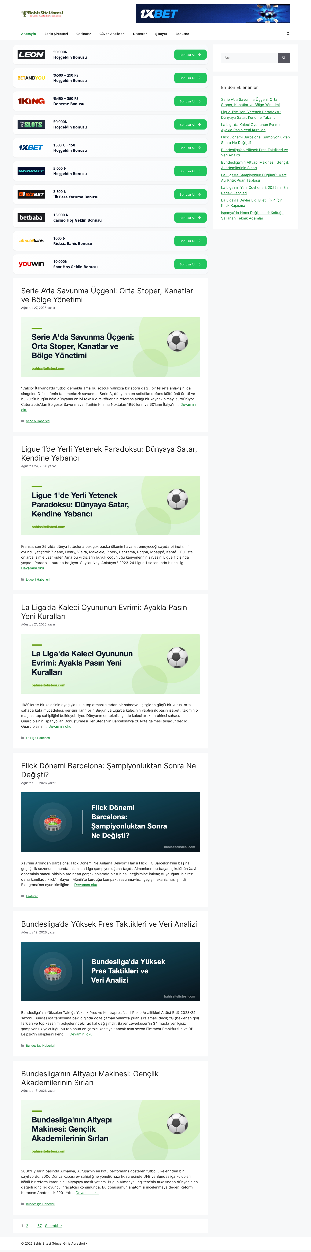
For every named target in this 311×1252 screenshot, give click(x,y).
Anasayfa (28, 34)
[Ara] (284, 58)
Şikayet (161, 34)
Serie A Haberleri (38, 421)
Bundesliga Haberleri (40, 1045)
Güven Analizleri (112, 34)
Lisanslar (140, 34)
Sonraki (53, 1226)
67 (40, 1226)
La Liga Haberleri (38, 738)
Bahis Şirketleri (56, 34)
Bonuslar (182, 34)
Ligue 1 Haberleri (38, 579)
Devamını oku (32, 568)
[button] (288, 34)
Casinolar (83, 34)
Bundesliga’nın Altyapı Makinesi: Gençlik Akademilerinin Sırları (90, 1078)
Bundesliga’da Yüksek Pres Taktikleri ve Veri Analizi (109, 923)
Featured (32, 896)
